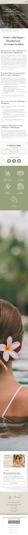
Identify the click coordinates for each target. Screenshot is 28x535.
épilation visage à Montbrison (16, 136)
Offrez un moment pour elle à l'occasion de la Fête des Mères (12, 473)
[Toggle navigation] (26, 1)
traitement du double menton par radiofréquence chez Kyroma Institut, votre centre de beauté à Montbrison (13, 68)
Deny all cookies (14, 525)
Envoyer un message (14, 152)
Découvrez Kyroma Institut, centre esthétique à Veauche (14, 29)
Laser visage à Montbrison (9, 109)
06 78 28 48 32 (14, 22)
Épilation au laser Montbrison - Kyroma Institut (10, 30)
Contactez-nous (14, 26)
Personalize (14, 529)
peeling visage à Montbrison (7, 138)
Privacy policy (14, 532)
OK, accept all (14, 521)
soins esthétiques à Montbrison (16, 56)
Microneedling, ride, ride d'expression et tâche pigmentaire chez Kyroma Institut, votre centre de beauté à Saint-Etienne (14, 112)
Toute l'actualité (14, 483)
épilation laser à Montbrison (7, 96)
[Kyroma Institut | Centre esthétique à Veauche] (4, 2)
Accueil (2, 29)
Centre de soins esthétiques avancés (11, 10)
